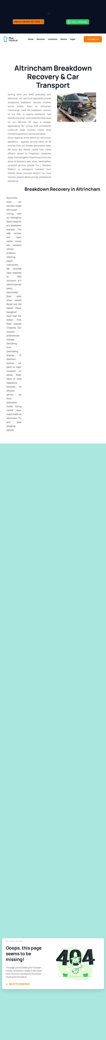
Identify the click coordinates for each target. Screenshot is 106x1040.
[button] (48, 13)
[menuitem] (30, 39)
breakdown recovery (31, 102)
